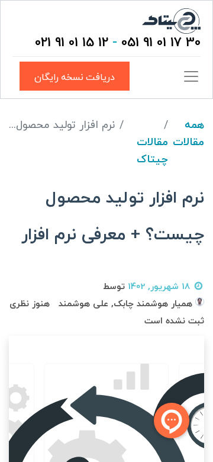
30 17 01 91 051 (161, 43)
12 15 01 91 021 (71, 43)
